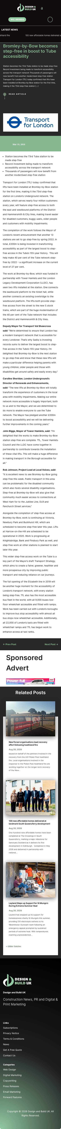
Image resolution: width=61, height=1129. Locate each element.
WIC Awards (17, 19)
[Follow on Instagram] (43, 20)
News (6, 1044)
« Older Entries (13, 946)
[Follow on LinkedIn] (39, 20)
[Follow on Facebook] (30, 20)
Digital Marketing (12, 1075)
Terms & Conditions (13, 1038)
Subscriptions (10, 1027)
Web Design (9, 1069)
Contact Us (9, 1055)
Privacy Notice (11, 1033)
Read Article (17, 94)
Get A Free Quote (12, 1049)
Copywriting (9, 1080)
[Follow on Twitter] (11, 1015)
